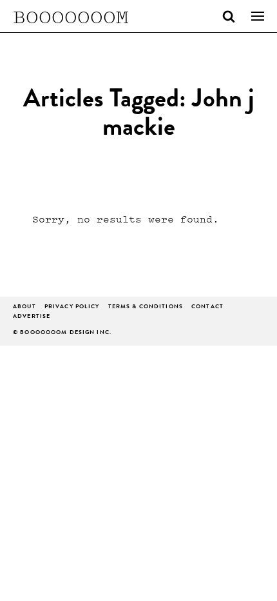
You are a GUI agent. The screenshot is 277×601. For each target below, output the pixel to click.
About (24, 307)
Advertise (31, 317)
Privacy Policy (72, 307)
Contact (207, 307)
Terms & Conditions (145, 307)
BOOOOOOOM (71, 16)
